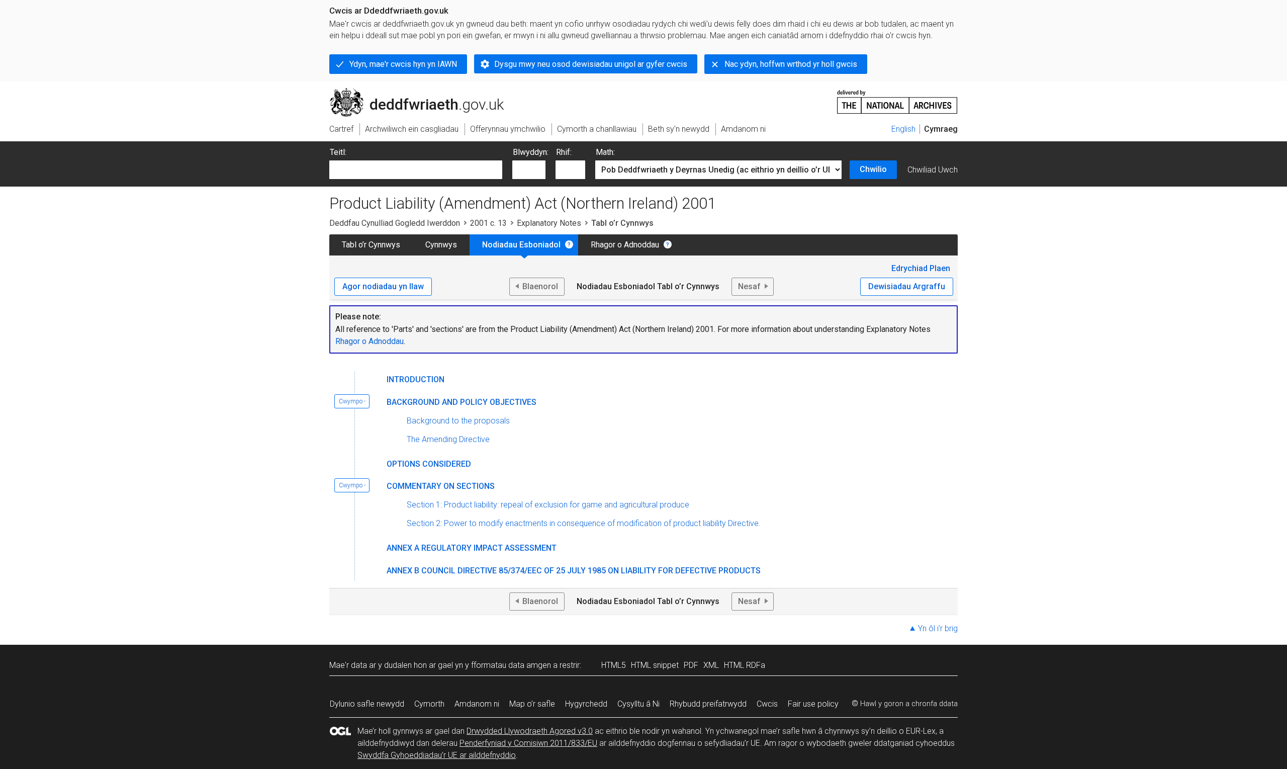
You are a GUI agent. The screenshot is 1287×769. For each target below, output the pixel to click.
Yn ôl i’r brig (938, 628)
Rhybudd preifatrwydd (708, 704)
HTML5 (613, 665)
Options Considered (429, 464)
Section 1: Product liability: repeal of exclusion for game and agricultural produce (548, 504)
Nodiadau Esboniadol (521, 244)
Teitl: (338, 152)
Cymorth (429, 704)
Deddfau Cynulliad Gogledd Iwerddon (394, 223)
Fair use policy (813, 704)
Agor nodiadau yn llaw (383, 286)
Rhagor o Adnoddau (625, 244)
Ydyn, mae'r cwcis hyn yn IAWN (403, 64)
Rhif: (564, 152)
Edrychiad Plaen (920, 268)
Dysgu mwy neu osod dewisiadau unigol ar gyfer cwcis (590, 64)
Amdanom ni (476, 704)
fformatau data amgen (511, 665)
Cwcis (767, 704)
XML (711, 665)
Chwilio (873, 169)
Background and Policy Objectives (461, 402)
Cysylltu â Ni (638, 704)
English (903, 129)
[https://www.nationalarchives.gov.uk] (897, 98)
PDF (691, 665)
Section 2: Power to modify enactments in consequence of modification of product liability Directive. (584, 523)
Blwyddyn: (530, 152)
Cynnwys (441, 244)
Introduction (415, 379)
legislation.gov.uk (412, 92)
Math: (605, 152)
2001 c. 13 (488, 223)
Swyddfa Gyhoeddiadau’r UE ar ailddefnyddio (436, 755)
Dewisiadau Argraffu (906, 286)
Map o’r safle (532, 704)
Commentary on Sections (441, 486)
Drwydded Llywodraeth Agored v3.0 (530, 731)
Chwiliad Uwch (932, 170)
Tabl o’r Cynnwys (371, 244)
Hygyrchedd (586, 704)
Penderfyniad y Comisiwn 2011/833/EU (528, 743)
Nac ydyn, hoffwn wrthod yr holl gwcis (790, 64)
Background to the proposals (458, 420)
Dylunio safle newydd (367, 704)
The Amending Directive (448, 439)
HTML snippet (655, 665)
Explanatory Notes (549, 223)
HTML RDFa (744, 665)
